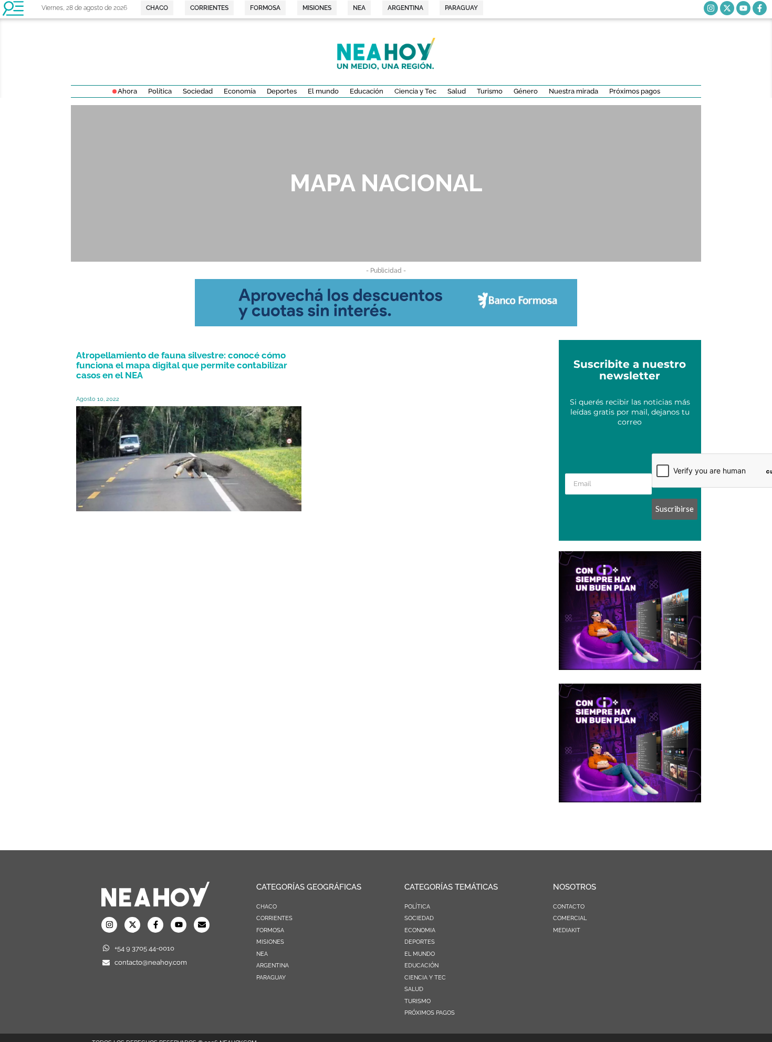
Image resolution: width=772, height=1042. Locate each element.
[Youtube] (743, 8)
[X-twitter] (727, 8)
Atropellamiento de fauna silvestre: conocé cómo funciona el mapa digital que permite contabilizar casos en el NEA (181, 365)
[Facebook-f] (760, 8)
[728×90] (386, 323)
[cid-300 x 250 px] (630, 667)
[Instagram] (711, 8)
